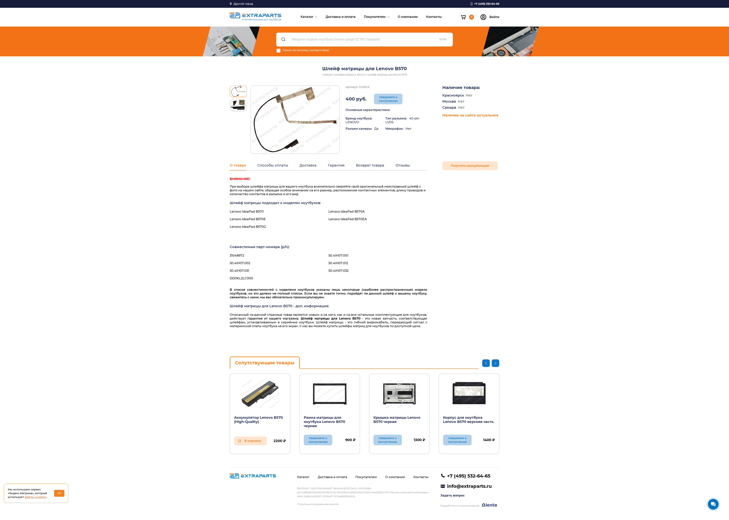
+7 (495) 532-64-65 (468, 476)
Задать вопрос (452, 495)
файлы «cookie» (36, 497)
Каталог (307, 17)
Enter (443, 39)
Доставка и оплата (341, 17)
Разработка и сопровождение (460, 505)
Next (495, 363)
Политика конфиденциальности (318, 504)
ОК (59, 493)
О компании (408, 17)
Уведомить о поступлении (388, 99)
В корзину (253, 441)
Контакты (434, 17)
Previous (486, 363)
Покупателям (375, 17)
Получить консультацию (470, 165)
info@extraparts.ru (469, 486)
